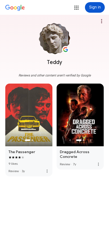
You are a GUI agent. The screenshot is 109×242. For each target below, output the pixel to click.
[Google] (15, 8)
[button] (76, 7)
